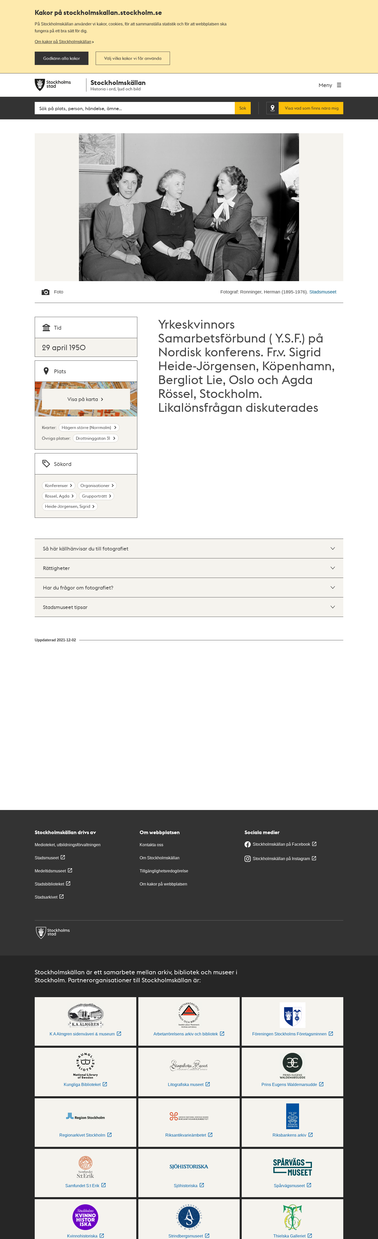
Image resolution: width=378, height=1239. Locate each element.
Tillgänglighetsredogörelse (164, 871)
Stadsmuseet (322, 291)
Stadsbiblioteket (49, 884)
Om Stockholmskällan (159, 858)
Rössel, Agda (57, 496)
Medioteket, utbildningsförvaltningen (68, 845)
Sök (242, 108)
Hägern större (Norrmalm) (87, 427)
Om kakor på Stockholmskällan (63, 41)
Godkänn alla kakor (61, 58)
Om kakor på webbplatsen (163, 884)
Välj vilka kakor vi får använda (132, 58)
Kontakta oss (151, 845)
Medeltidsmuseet (50, 871)
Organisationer (95, 485)
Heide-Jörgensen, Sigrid (67, 506)
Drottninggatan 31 (93, 438)
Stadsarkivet (46, 897)
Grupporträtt (94, 496)
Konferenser (56, 485)
